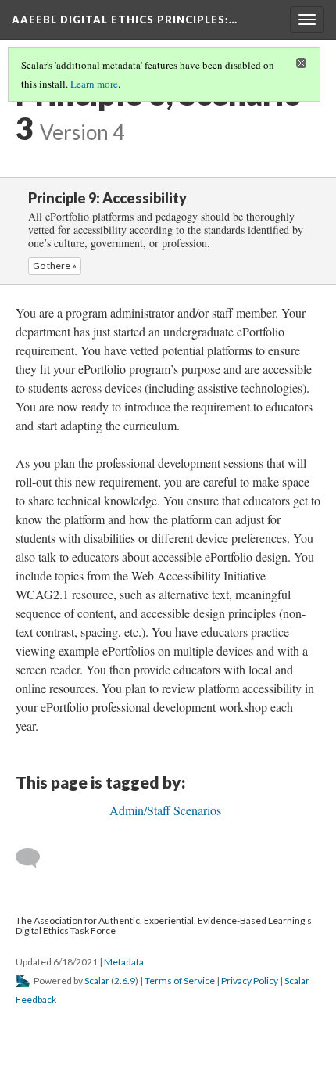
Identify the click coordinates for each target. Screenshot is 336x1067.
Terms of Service (180, 980)
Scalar (96, 980)
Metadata (124, 962)
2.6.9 (124, 980)
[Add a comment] (35, 858)
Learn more (94, 84)
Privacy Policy (249, 980)
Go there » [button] (55, 265)
